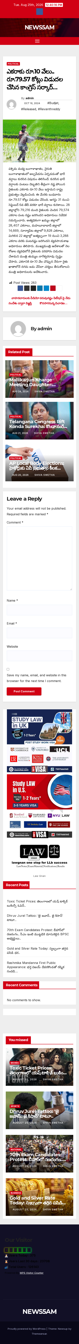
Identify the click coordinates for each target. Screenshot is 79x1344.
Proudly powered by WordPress (27, 1328)
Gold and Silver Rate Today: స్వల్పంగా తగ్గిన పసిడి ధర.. (36, 1202)
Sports (15, 1106)
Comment (15, 522)
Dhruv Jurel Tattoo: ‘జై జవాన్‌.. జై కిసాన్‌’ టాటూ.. (34, 1114)
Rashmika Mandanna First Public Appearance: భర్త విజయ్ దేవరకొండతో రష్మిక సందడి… (35, 967)
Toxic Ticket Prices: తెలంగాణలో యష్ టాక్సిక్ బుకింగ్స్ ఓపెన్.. (38, 1072)
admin (30, 98)
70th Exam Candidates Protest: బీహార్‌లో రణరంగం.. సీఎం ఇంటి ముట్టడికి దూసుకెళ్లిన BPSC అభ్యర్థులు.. (38, 934)
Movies (15, 1063)
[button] (67, 41)
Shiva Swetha (45, 391)
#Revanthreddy (49, 109)
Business (16, 1193)
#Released (28, 109)
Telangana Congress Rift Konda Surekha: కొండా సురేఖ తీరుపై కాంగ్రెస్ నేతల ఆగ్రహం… (38, 426)
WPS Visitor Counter (32, 1272)
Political (13, 64)
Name (12, 600)
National (16, 1149)
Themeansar (39, 1333)
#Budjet (52, 103)
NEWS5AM (39, 27)
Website (12, 646)
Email (12, 623)
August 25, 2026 (25, 1079)
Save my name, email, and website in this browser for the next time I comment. (36, 678)
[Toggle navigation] (37, 41)
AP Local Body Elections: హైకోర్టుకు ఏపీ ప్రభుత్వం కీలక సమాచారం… (36, 468)
